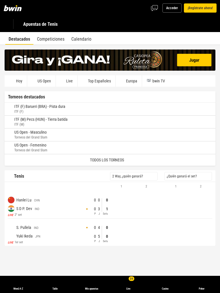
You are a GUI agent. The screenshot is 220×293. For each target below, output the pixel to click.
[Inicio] (16, 8)
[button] (110, 186)
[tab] (19, 38)
